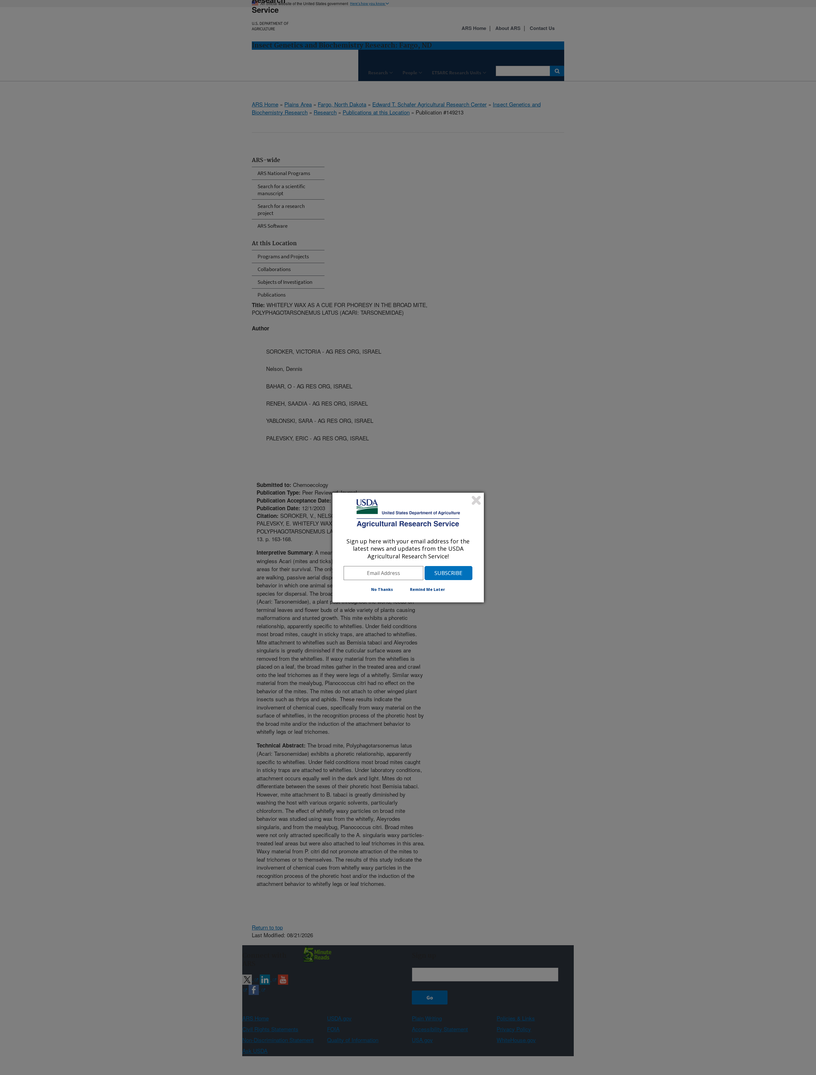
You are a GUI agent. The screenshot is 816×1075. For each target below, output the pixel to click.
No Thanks (382, 589)
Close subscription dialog (476, 500)
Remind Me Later (427, 589)
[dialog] (408, 547)
